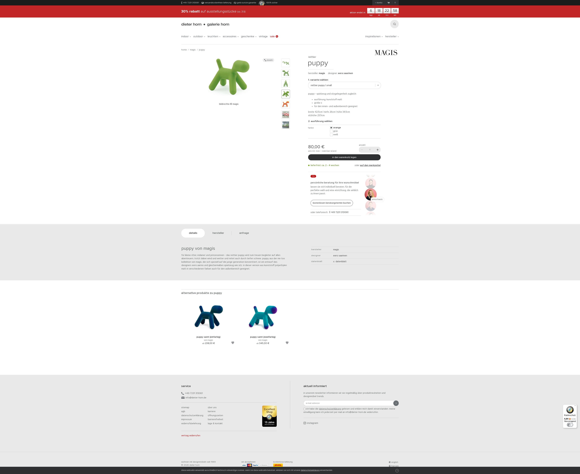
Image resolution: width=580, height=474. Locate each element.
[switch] (570, 425)
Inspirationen (372, 36)
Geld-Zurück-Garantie (246, 3)
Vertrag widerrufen (190, 435)
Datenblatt (340, 261)
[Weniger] (362, 150)
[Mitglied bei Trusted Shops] (269, 417)
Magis (193, 50)
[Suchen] (394, 24)
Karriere (212, 411)
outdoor (198, 36)
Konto (379, 3)
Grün (335, 131)
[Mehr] (378, 150)
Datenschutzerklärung (192, 415)
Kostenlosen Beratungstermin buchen (332, 203)
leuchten (213, 36)
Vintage (263, 36)
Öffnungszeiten (215, 415)
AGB (183, 411)
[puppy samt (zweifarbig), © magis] (263, 332)
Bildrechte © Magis (228, 104)
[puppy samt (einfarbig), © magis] (208, 332)
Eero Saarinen (345, 73)
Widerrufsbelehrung (191, 423)
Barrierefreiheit (215, 419)
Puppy (202, 50)
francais (395, 466)
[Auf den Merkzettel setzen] (232, 343)
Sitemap (185, 407)
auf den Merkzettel (370, 165)
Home (184, 50)
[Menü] (575, 406)
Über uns (212, 407)
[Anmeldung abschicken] (396, 403)
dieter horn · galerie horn (205, 24)
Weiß (335, 134)
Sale (272, 36)
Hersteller (390, 36)
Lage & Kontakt (215, 423)
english (394, 462)
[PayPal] (256, 465)
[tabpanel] (208, 327)
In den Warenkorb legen (344, 157)
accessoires (229, 36)
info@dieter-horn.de (196, 397)
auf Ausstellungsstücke (213, 11)
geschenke (247, 36)
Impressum (186, 419)
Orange (337, 128)
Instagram (312, 423)
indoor (185, 36)
